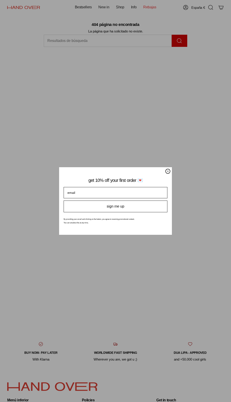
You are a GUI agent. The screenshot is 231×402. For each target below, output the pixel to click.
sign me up (115, 206)
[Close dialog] (168, 171)
